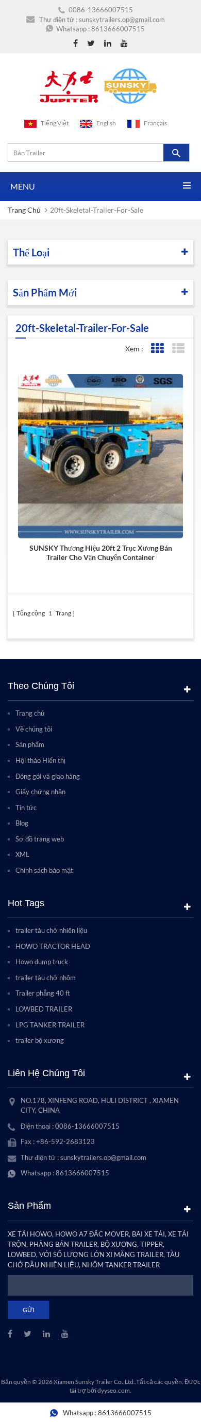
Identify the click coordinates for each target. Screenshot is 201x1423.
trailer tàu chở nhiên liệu (51, 930)
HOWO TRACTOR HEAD (52, 946)
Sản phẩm (29, 744)
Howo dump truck (41, 962)
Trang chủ (24, 209)
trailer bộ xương (39, 1040)
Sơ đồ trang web (39, 839)
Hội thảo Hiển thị (40, 760)
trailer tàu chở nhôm (45, 977)
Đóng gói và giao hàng (47, 776)
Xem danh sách (178, 349)
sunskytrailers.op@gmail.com (122, 19)
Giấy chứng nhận (40, 792)
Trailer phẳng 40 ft (42, 993)
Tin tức (26, 807)
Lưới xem (157, 349)
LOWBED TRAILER (43, 1009)
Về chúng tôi (33, 729)
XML (22, 854)
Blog (21, 823)
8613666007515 (118, 29)
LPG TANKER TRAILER (50, 1025)
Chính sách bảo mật (44, 870)
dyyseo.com (113, 1390)
